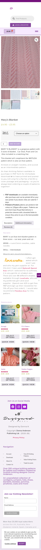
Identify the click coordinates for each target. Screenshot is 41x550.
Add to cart (15, 144)
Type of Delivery (5, 132)
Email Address (9, 505)
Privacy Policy (18, 437)
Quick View (8, 342)
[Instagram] (18, 406)
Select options (10, 336)
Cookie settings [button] (10, 544)
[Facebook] (13, 406)
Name (6, 497)
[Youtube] (24, 406)
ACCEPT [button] (21, 543)
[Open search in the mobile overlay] (22, 18)
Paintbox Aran (21, 291)
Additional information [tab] (23, 223)
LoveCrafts (24, 278)
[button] (36, 31)
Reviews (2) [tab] (8, 227)
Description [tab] (8, 223)
